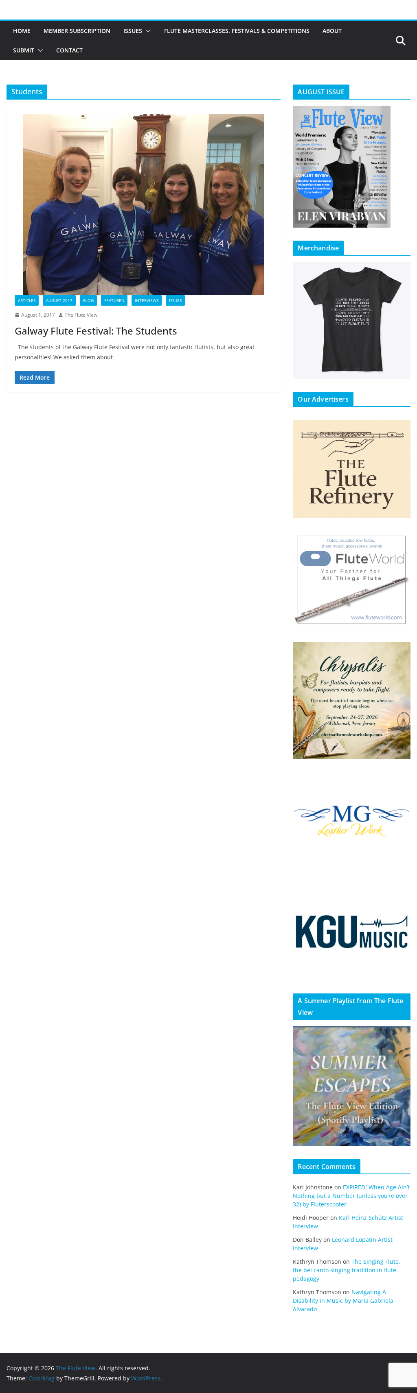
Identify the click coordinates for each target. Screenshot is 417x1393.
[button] (146, 31)
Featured (114, 300)
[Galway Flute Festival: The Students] (143, 204)
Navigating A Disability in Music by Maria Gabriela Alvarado (343, 1300)
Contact (69, 50)
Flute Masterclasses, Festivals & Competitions (236, 31)
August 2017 (59, 300)
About (332, 31)
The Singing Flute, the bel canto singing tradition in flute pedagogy (346, 1270)
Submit (23, 50)
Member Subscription (77, 31)
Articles (26, 300)
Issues (132, 31)
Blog (88, 300)
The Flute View (81, 314)
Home (22, 31)
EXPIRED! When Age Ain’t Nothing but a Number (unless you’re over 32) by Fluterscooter (351, 1195)
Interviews (146, 300)
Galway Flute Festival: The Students (96, 330)
